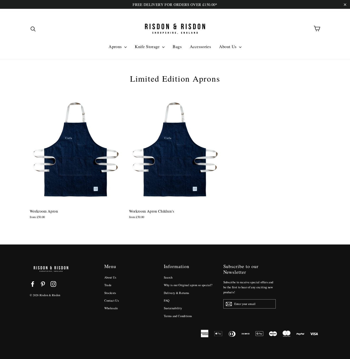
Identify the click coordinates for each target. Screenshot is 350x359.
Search (168, 277)
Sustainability (173, 308)
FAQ (167, 300)
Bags (177, 46)
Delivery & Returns (176, 293)
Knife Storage (148, 46)
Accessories (200, 46)
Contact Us (111, 300)
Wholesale (111, 308)
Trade (108, 285)
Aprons (116, 46)
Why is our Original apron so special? (188, 285)
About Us (228, 46)
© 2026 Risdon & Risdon (45, 295)
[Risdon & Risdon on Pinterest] (43, 284)
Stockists (110, 293)
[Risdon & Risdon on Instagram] (53, 284)
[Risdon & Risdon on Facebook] (32, 284)
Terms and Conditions (178, 316)
